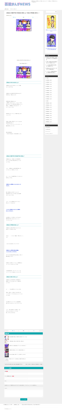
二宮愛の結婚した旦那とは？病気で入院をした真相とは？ (16, 341)
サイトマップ (48, 131)
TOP (8, 404)
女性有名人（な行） (8, 15)
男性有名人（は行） (49, 113)
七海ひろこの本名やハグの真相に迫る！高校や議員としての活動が (33, 364)
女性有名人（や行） (49, 94)
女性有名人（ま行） (49, 92)
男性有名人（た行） (49, 109)
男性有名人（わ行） (49, 121)
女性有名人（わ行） (49, 98)
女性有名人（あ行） (49, 80)
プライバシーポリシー (49, 133)
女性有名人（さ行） (49, 84)
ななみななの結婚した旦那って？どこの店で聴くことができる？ (17, 354)
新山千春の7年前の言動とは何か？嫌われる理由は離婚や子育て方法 (13, 364)
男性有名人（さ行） (49, 107)
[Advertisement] (23, 39)
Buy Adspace (48, 127)
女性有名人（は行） (49, 90)
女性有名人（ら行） (49, 96)
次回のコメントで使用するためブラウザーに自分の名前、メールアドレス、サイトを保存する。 (21, 385)
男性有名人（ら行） (49, 119)
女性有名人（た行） (49, 86)
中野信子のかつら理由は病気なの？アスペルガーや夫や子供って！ (17, 345)
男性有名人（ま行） (49, 115)
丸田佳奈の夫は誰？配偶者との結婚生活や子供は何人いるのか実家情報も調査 (51, 58)
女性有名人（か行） (49, 82)
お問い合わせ (48, 129)
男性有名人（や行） (49, 117)
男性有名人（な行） (49, 111)
